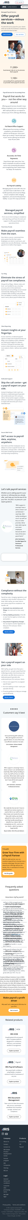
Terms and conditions (19, 1205)
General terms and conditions (7, 1181)
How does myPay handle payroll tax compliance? (15, 927)
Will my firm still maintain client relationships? (15, 905)
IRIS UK (6, 1170)
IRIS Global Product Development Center (8, 1153)
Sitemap (6, 1168)
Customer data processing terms (7, 1189)
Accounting (22, 1141)
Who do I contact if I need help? (13, 952)
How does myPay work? (14, 897)
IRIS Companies (7, 1164)
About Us (6, 1141)
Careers (6, 1144)
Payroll (21, 1147)
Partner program (6, 1159)
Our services (20, 34)
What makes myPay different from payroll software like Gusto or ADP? (14, 940)
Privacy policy (7, 1205)
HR (20, 1144)
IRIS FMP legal (6, 1195)
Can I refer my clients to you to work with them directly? (14, 916)
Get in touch (7, 34)
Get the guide (8, 873)
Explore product (14, 1051)
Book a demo (9, 632)
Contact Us (7, 1147)
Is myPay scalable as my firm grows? (14, 962)
